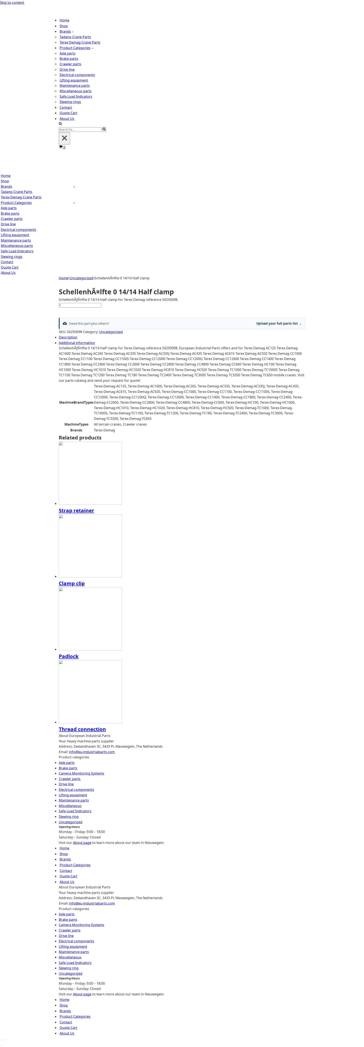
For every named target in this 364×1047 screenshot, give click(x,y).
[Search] (60, 124)
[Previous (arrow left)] (0, 1045)
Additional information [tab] (77, 342)
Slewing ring (69, 816)
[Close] (64, 138)
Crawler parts (70, 64)
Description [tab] (68, 337)
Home (64, 20)
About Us (67, 118)
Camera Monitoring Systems (81, 773)
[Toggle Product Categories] (74, 203)
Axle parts (67, 53)
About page (82, 842)
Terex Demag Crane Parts (80, 42)
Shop (64, 26)
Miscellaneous (70, 805)
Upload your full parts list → (279, 323)
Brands (65, 859)
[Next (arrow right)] (2, 1045)
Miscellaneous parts (76, 91)
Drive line (67, 69)
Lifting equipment (74, 80)
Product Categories (75, 865)
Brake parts (69, 58)
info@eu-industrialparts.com (92, 752)
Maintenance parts (75, 85)
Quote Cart (68, 113)
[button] (73, 31)
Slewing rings (70, 101)
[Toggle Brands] (74, 187)
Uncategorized (81, 278)
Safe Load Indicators (76, 96)
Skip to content (12, 2)
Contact (66, 107)
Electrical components (77, 74)
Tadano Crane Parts (75, 37)
